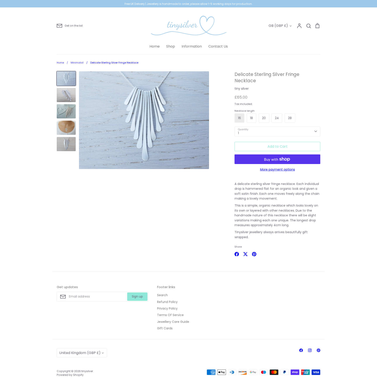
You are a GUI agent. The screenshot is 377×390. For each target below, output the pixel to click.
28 (290, 118)
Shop (170, 46)
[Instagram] (309, 350)
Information (192, 46)
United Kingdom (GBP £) (80, 352)
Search (162, 295)
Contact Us (218, 46)
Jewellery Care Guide (173, 322)
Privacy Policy (167, 308)
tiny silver (242, 88)
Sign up (137, 296)
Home (154, 46)
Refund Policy (167, 302)
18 (251, 118)
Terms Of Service (170, 315)
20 (264, 118)
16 (239, 118)
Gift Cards (165, 328)
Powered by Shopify (70, 375)
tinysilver (87, 371)
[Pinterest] (318, 350)
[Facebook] (301, 350)
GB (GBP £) (278, 25)
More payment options (277, 169)
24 (277, 118)
